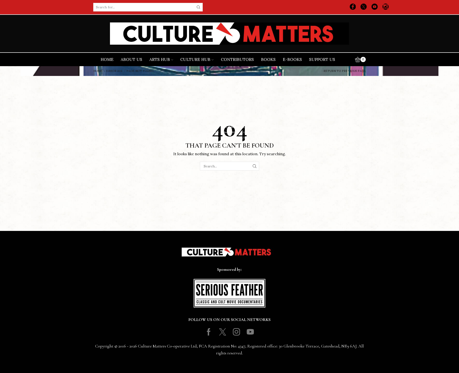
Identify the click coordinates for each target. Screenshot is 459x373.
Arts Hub (159, 59)
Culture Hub (195, 59)
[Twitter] (364, 7)
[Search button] (198, 7)
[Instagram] (385, 7)
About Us (131, 59)
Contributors (237, 59)
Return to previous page (344, 70)
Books (268, 59)
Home (107, 59)
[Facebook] (353, 7)
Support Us (322, 59)
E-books (292, 59)
